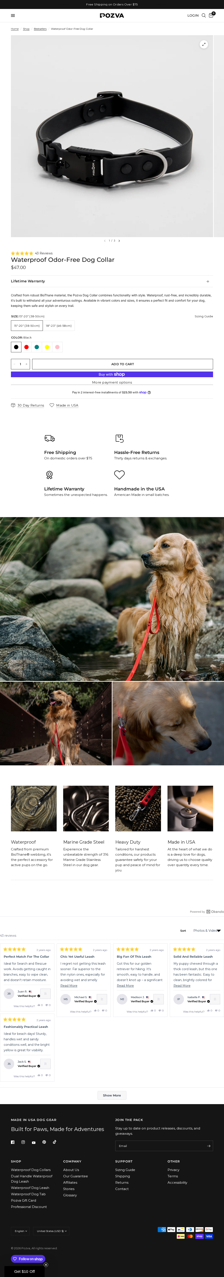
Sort (183, 930)
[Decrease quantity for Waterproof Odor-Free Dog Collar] (14, 364)
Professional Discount (29, 1207)
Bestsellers (40, 28)
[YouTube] (37, 1143)
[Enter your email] (208, 1146)
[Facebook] (16, 1142)
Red (26, 347)
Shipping (122, 1176)
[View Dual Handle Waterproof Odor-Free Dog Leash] (45, 994)
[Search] (203, 15)
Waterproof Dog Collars (31, 1170)
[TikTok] (58, 1142)
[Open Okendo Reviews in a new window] (207, 911)
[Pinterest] (47, 1142)
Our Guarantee (75, 1176)
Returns (121, 1182)
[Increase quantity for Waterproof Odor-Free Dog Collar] (26, 364)
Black (16, 347)
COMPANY (72, 1161)
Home (15, 28)
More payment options (112, 382)
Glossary (70, 1195)
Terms (173, 1176)
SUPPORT (124, 1161)
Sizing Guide (125, 1170)
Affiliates (70, 1182)
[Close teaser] (46, 1265)
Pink (57, 347)
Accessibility (177, 1182)
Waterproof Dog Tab (28, 1194)
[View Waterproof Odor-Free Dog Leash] (102, 999)
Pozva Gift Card (23, 1200)
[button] (31, 253)
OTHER (174, 1161)
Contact (122, 1189)
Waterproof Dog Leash (30, 1188)
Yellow (47, 347)
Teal (37, 347)
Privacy (173, 1170)
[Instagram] (26, 1142)
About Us (71, 1170)
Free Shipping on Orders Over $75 (112, 4)
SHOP (16, 1161)
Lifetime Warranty (28, 281)
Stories (68, 1189)
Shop (26, 28)
